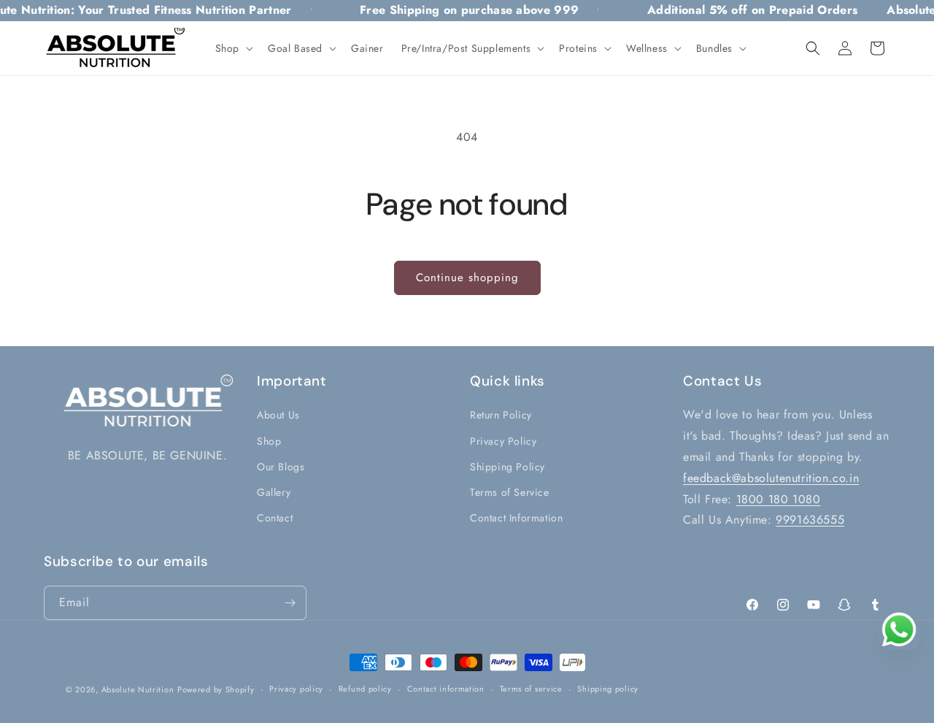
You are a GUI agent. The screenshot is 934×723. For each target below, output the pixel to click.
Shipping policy (607, 689)
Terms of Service (509, 492)
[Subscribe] (290, 603)
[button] (233, 48)
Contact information (446, 689)
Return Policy (501, 415)
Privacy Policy (503, 441)
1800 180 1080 (778, 499)
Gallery (273, 492)
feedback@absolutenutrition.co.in (771, 478)
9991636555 (810, 519)
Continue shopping (467, 277)
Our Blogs (280, 466)
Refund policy (365, 689)
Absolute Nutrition (137, 689)
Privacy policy (296, 689)
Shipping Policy (507, 466)
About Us (278, 415)
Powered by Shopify (216, 689)
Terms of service (531, 689)
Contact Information (516, 517)
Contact (275, 517)
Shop (269, 441)
